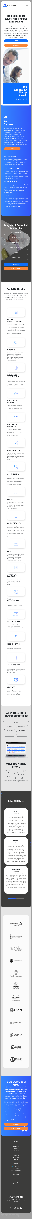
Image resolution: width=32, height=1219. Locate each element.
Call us (16, 1179)
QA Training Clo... (16, 1170)
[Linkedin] (21, 1208)
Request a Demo (16, 1183)
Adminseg (16, 1157)
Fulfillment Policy (16, 1185)
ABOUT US (16, 1146)
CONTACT (16, 1174)
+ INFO (16, 41)
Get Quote (16, 45)
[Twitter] (15, 1208)
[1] (12, 898)
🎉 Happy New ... (16, 1166)
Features (16, 1159)
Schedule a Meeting (16, 1181)
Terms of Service (16, 1186)
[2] (20, 898)
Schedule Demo (16, 268)
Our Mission (16, 1148)
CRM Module (16, 1168)
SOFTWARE (16, 1155)
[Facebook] (12, 1208)
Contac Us (16, 1177)
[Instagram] (18, 1208)
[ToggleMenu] (27, 5)
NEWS (16, 1164)
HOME (16, 1141)
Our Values (16, 1150)
